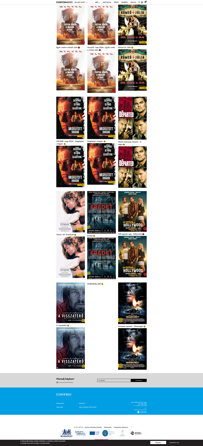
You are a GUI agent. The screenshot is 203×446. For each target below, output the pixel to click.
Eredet (90, 236)
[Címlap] (64, 2)
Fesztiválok (107, 2)
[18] (79, 47)
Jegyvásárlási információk (88, 407)
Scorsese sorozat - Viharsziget (130, 326)
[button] (142, 2)
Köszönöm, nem (174, 442)
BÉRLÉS (116, 2)
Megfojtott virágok (95, 141)
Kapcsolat (59, 407)
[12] (75, 234)
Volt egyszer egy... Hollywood (130, 234)
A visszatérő (61, 325)
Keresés (139, 2)
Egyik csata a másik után (66, 47)
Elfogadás (158, 442)
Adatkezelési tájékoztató (121, 427)
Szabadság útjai (94, 284)
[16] (132, 47)
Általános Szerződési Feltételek (93, 427)
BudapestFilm (108, 427)
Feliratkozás (138, 380)
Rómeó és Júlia (124, 47)
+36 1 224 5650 (142, 404)
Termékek (124, 2)
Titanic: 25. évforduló (65, 235)
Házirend (82, 403)
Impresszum (60, 403)
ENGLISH (133, 2)
